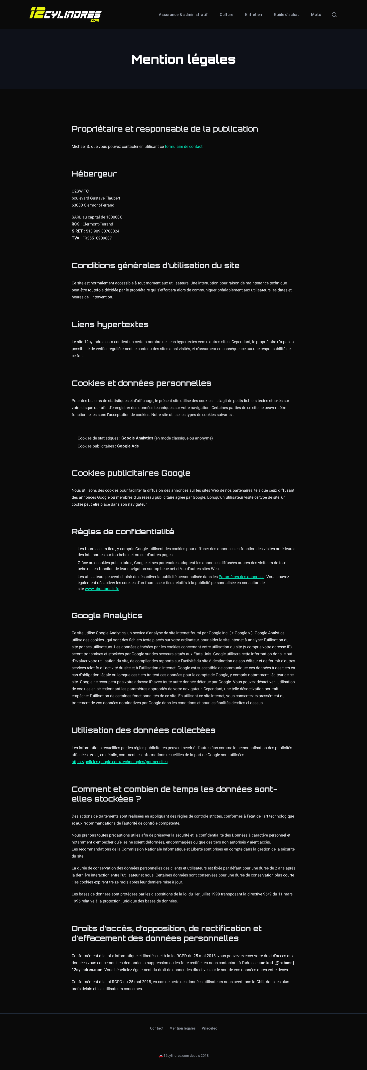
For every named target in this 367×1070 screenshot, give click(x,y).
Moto (316, 14)
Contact (157, 1028)
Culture (226, 14)
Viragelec (209, 1028)
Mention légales (183, 1028)
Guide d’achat (286, 14)
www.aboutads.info (102, 588)
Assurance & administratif (183, 14)
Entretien (253, 14)
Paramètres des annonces (241, 576)
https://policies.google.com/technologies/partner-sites (120, 761)
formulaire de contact (183, 146)
